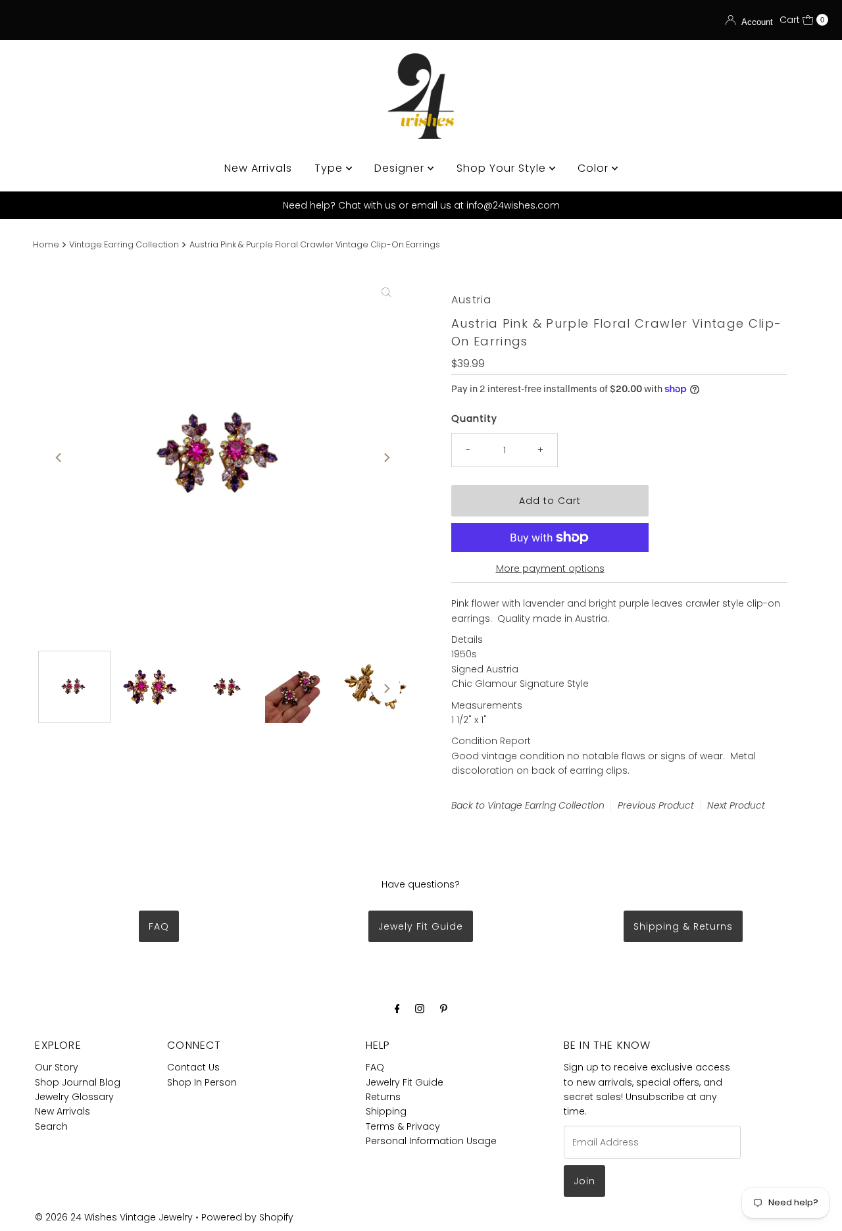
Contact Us (193, 1067)
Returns (383, 1096)
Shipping (386, 1111)
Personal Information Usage (431, 1140)
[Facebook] (397, 1008)
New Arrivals (258, 168)
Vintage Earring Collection (124, 244)
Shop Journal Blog (77, 1082)
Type (330, 168)
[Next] (386, 457)
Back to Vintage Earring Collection (528, 805)
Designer (401, 168)
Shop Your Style (503, 168)
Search (51, 1126)
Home (46, 244)
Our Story (56, 1067)
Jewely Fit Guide (420, 926)
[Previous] (59, 457)
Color (595, 168)
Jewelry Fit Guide (404, 1082)
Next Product (736, 805)
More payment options (550, 568)
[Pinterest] (443, 1008)
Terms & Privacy (403, 1126)
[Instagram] (419, 1008)
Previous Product (656, 805)
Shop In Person (202, 1082)
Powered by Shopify (247, 1217)
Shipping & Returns (683, 926)
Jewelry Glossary (74, 1096)
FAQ (159, 926)
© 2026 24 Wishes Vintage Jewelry (115, 1217)
